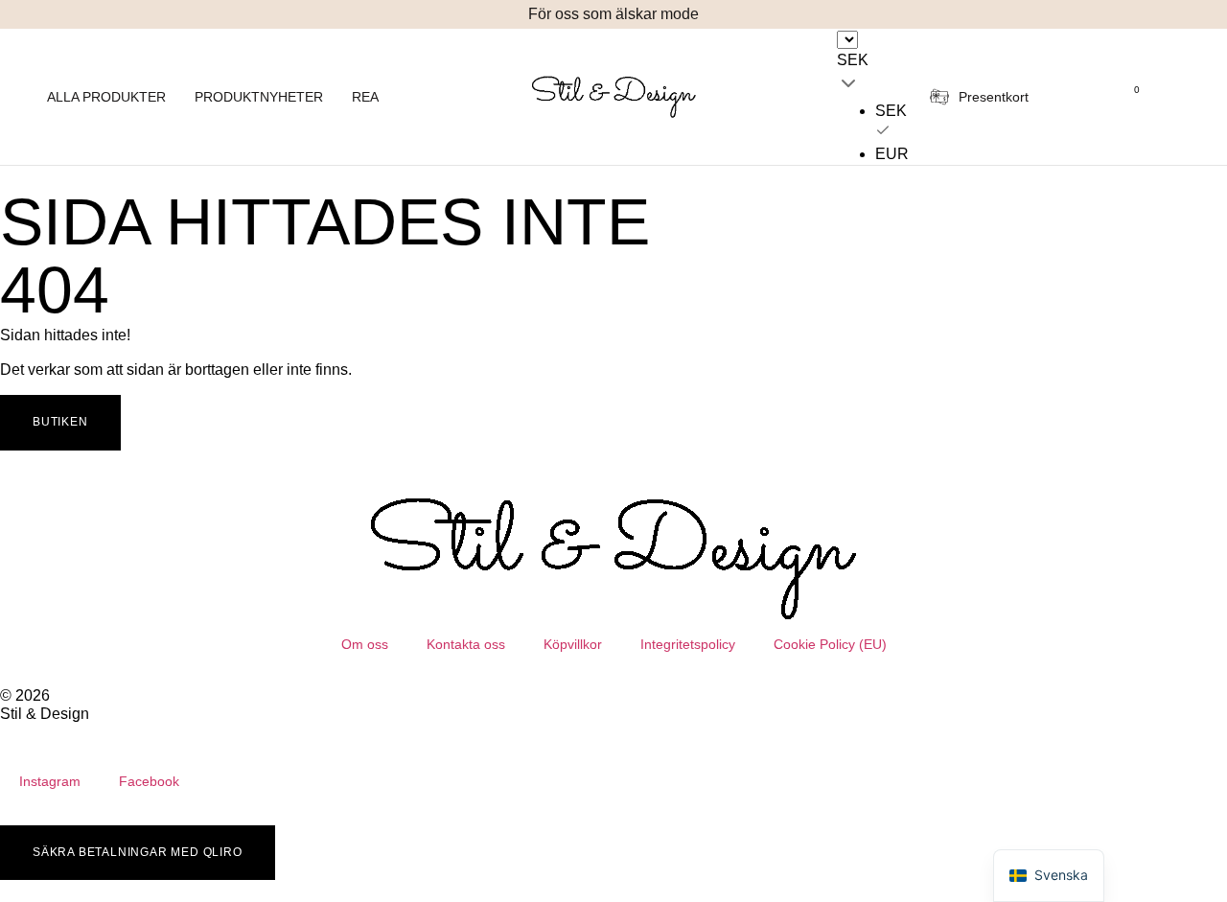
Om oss (364, 644)
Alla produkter (106, 96)
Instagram (50, 781)
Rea (365, 96)
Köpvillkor (573, 644)
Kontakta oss (466, 644)
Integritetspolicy (687, 644)
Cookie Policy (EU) (830, 644)
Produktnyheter (259, 96)
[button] (387, 14)
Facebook (149, 781)
